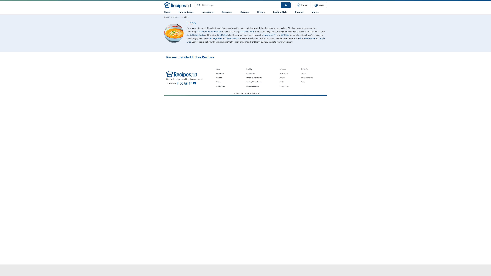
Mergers (282, 77)
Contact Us (304, 69)
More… (315, 12)
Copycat (176, 17)
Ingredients (207, 12)
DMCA (282, 82)
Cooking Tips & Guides (254, 82)
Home (166, 17)
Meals (218, 69)
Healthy (249, 69)
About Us (283, 69)
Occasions (227, 12)
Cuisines (244, 12)
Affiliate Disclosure (307, 77)
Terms (303, 82)
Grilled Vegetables (214, 38)
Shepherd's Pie (270, 35)
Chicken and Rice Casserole (209, 31)
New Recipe (250, 73)
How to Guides (186, 12)
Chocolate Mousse (307, 38)
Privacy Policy (284, 86)
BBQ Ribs (285, 35)
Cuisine (218, 82)
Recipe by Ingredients (254, 77)
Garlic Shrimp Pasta (195, 35)
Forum (304, 5)
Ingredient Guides (252, 86)
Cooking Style (220, 86)
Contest (303, 73)
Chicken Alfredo (247, 31)
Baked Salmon (233, 38)
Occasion (219, 77)
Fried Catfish (222, 35)
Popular (299, 12)
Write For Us (284, 73)
